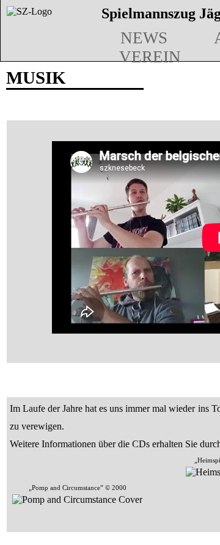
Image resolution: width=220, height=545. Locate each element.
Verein (150, 57)
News (143, 38)
